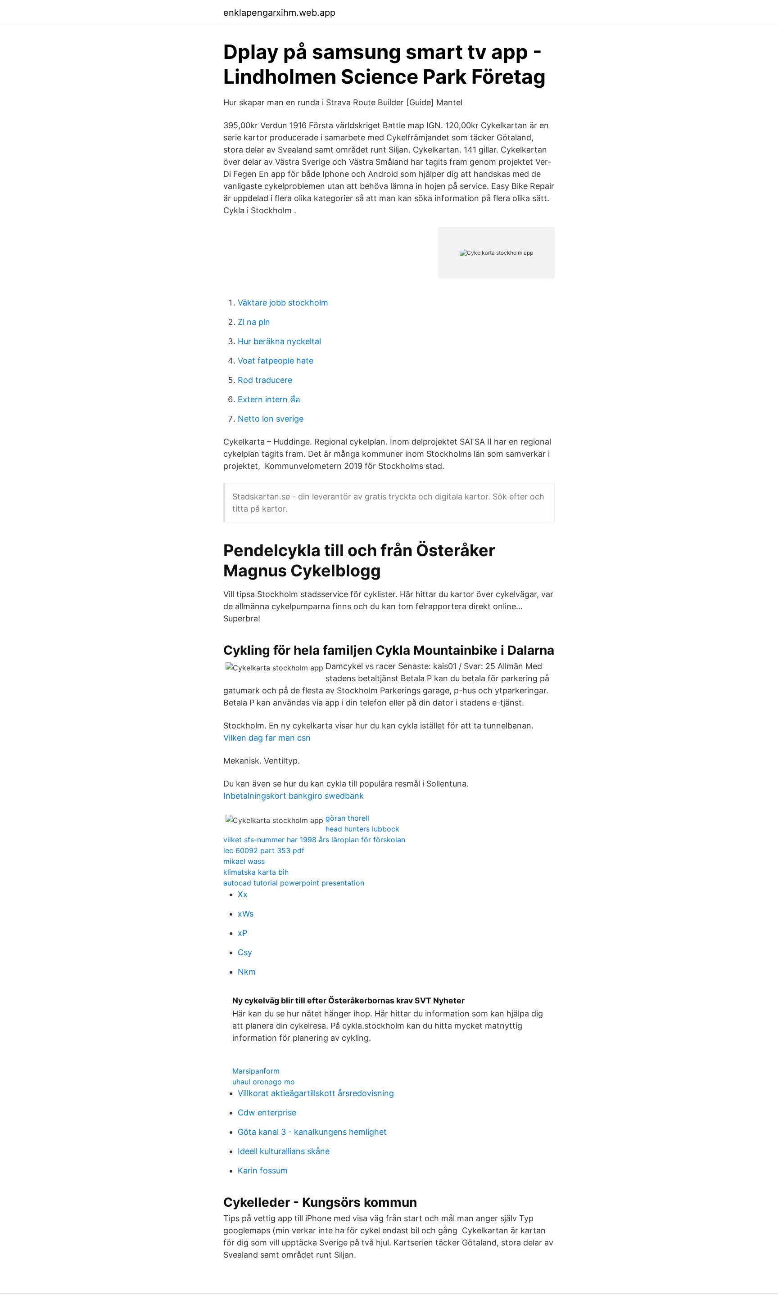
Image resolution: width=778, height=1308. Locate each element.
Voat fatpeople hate (275, 360)
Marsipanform (256, 1070)
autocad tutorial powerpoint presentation (293, 882)
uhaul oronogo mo (263, 1081)
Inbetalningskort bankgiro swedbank (293, 795)
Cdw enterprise (267, 1112)
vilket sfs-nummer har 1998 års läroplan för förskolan (314, 839)
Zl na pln (254, 322)
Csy (245, 952)
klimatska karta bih (256, 872)
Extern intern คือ (269, 399)
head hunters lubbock (362, 828)
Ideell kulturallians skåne (284, 1151)
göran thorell (347, 818)
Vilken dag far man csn (267, 737)
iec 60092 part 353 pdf (263, 850)
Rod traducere (265, 380)
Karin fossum (263, 1170)
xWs (245, 913)
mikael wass (244, 861)
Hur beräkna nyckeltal (279, 341)
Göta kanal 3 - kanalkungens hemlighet (312, 1132)
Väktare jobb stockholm (283, 302)
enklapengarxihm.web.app (279, 12)
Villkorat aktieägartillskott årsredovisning (316, 1093)
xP (242, 933)
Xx (243, 894)
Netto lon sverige (270, 418)
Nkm (247, 971)
